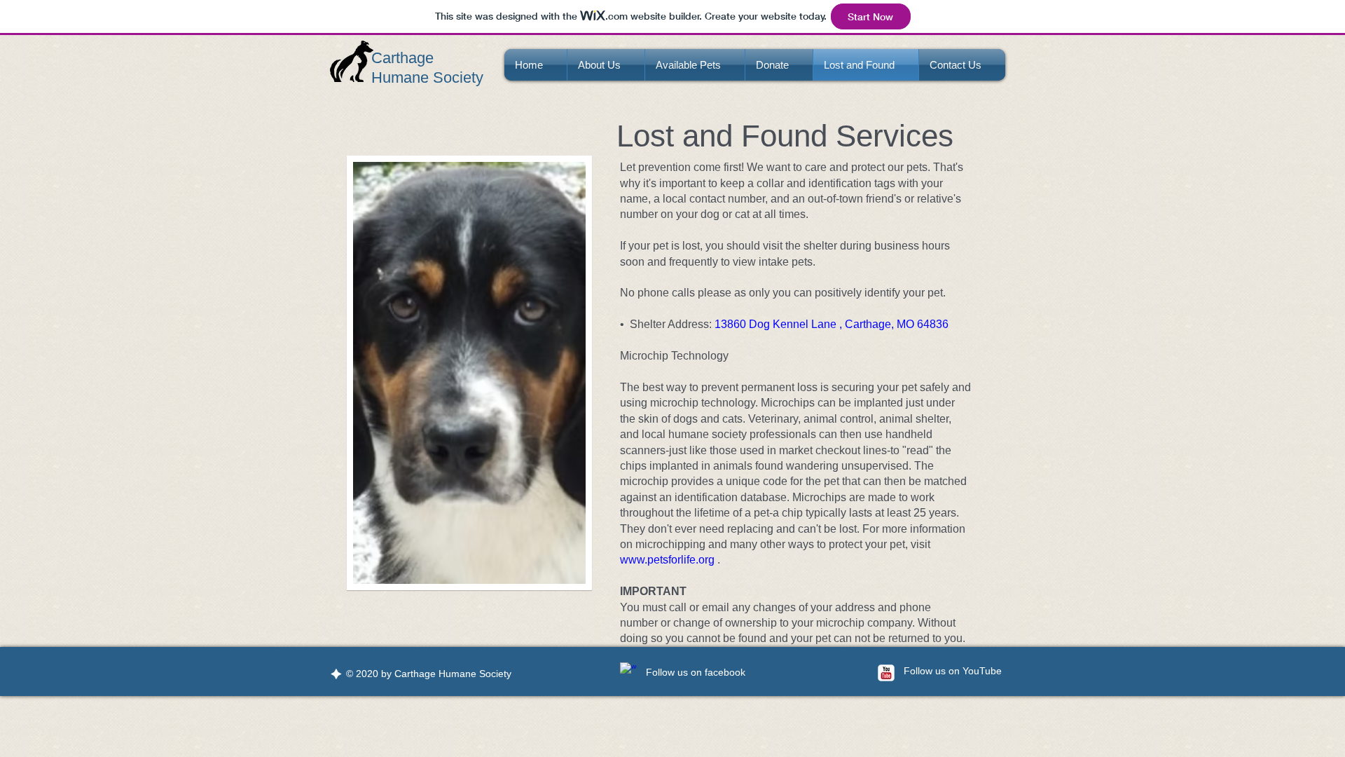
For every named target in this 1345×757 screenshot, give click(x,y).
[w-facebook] (628, 670)
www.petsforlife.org (667, 560)
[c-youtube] (886, 672)
